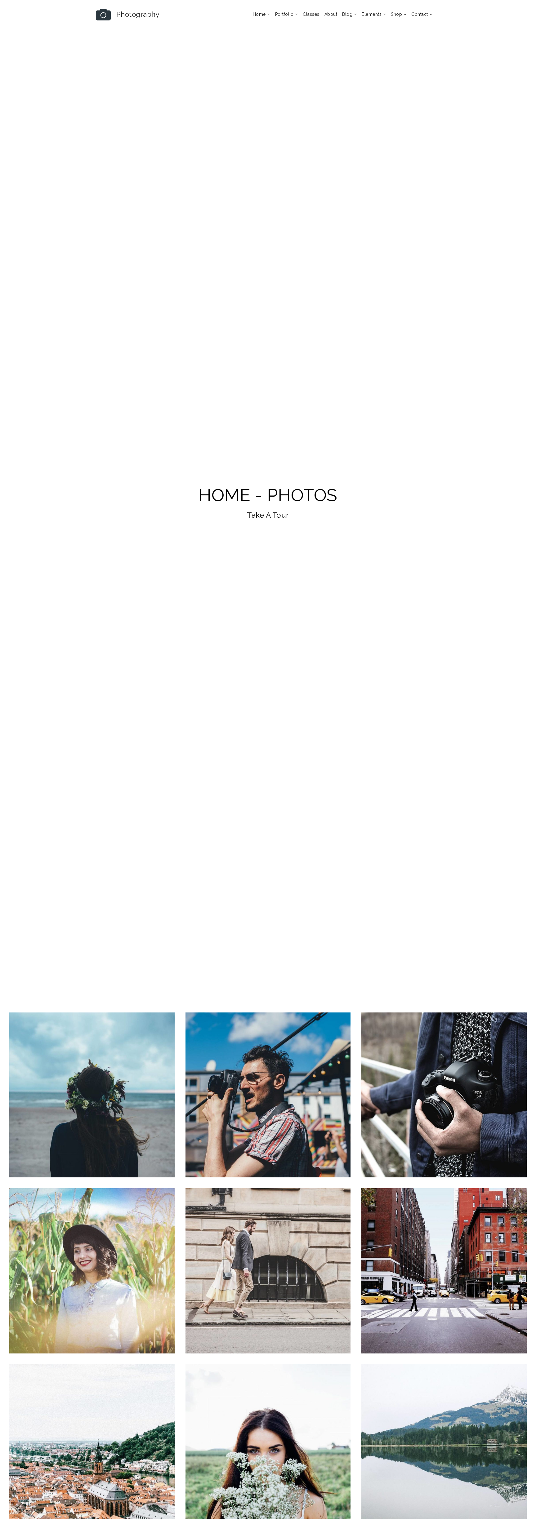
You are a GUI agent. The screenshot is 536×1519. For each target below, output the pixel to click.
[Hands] (444, 1095)
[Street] (268, 1095)
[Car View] (444, 1270)
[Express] (92, 1095)
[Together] (268, 1270)
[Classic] (92, 1270)
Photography (137, 14)
